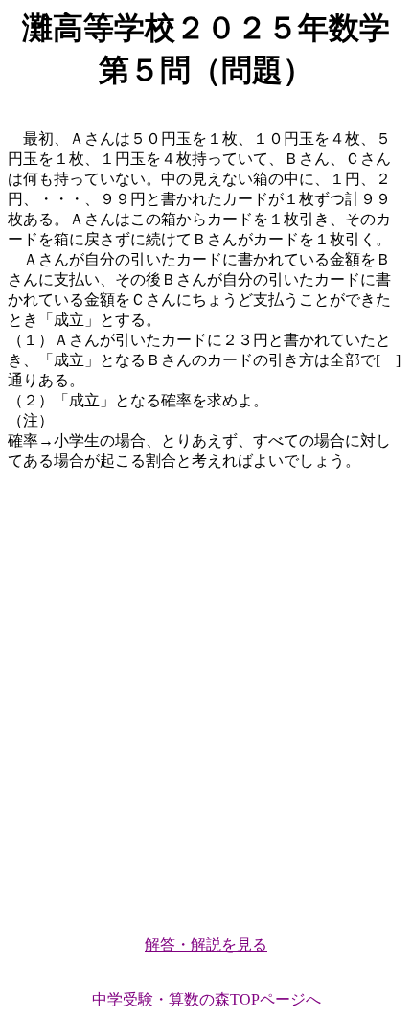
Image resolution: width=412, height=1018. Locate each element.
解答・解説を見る (206, 945)
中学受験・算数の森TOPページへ (206, 999)
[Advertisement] (206, 695)
